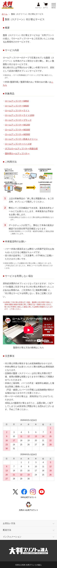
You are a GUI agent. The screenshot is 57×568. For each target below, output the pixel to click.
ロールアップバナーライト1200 (19, 115)
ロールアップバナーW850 (17, 101)
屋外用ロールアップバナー (17, 153)
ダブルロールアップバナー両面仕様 (21, 148)
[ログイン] (38, 4)
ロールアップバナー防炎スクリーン (21, 139)
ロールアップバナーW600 (17, 106)
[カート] (45, 4)
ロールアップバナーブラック (18, 120)
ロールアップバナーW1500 (17, 129)
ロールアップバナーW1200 (17, 125)
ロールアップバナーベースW (18, 144)
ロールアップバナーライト (17, 110)
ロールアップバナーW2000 (17, 134)
